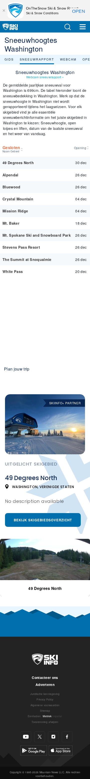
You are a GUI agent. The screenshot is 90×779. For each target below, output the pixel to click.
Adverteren (45, 684)
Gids (9, 59)
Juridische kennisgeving (45, 694)
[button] (67, 27)
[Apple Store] (60, 749)
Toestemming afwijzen (45, 722)
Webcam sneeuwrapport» (45, 77)
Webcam (68, 59)
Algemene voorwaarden (45, 705)
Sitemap (45, 710)
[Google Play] (33, 749)
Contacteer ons (45, 677)
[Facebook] (67, 736)
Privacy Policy (44, 699)
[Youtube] (25, 736)
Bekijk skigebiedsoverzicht (43, 520)
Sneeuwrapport (37, 59)
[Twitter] (39, 736)
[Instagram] (53, 736)
